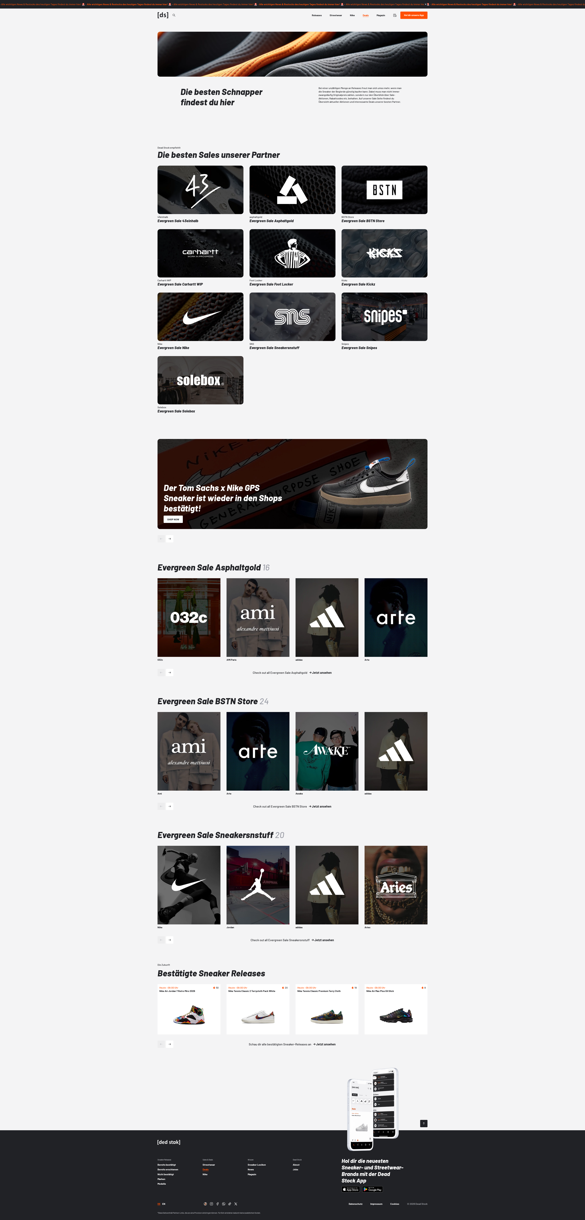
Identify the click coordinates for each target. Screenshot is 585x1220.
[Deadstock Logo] (163, 15)
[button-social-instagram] (211, 1204)
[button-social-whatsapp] (223, 1204)
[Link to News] (174, 15)
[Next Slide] (169, 672)
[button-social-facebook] (217, 1204)
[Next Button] (169, 538)
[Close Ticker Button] (425, 4)
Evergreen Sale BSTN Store (213, 701)
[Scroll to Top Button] (423, 1123)
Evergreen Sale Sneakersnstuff (221, 834)
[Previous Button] (161, 538)
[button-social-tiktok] (230, 1204)
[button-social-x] (236, 1204)
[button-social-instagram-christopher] (205, 1204)
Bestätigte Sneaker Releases (211, 973)
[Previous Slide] (161, 672)
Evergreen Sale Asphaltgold (213, 567)
